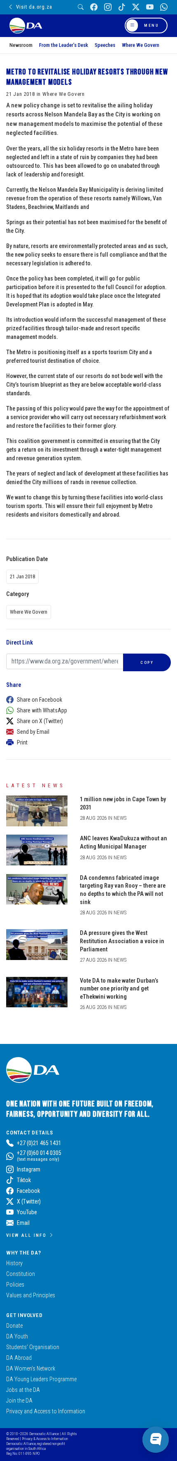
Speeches (105, 45)
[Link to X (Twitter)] (136, 7)
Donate (14, 1325)
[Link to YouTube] (150, 7)
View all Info (26, 1235)
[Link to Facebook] (94, 7)
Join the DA (19, 1400)
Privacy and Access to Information (45, 1411)
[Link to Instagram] (108, 7)
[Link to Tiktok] (122, 7)
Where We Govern (140, 45)
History (14, 1263)
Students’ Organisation (32, 1347)
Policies (15, 1284)
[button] (86, 699)
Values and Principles (30, 1295)
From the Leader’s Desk (63, 45)
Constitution (20, 1274)
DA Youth (17, 1336)
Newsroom (21, 45)
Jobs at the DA (23, 1390)
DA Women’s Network (30, 1368)
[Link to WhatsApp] (164, 7)
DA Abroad (19, 1357)
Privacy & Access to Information (45, 1438)
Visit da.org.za (34, 6)
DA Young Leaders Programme (41, 1379)
